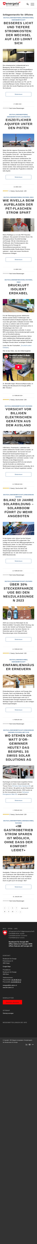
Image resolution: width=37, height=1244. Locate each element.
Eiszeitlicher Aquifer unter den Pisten (19, 124)
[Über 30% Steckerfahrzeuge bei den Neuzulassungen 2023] (18, 613)
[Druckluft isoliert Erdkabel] (18, 305)
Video (32, 197)
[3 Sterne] (5, 108)
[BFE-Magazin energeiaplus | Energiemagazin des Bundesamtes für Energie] (15, 4)
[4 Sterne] (7, 108)
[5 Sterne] (8, 108)
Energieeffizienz (16, 17)
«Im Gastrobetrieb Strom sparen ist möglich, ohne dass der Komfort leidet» (18, 838)
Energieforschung (18, 280)
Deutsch (6, 17)
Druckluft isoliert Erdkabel (18, 289)
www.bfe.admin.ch (8, 987)
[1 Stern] (3, 108)
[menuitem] (27, 4)
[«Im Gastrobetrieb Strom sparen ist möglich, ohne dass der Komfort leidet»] (18, 862)
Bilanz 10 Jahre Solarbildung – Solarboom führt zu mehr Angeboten (18, 508)
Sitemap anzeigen (8, 1013)
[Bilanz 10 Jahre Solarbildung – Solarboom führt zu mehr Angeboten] (18, 528)
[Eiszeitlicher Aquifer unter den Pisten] (18, 140)
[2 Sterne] (4, 108)
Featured (25, 197)
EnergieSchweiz (27, 17)
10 (12, 911)
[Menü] (31, 4)
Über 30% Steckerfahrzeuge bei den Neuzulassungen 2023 (18, 592)
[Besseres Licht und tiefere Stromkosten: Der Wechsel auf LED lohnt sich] (18, 55)
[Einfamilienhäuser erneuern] (18, 681)
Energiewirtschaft (18, 20)
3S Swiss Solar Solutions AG (21, 786)
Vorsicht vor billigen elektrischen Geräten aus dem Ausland (18, 417)
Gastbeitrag (25, 116)
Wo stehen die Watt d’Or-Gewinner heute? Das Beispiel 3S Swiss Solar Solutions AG (18, 747)
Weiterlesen (18, 94)
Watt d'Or (25, 732)
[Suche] (27, 4)
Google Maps (7, 966)
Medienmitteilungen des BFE (15, 1022)
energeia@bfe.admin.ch (10, 985)
